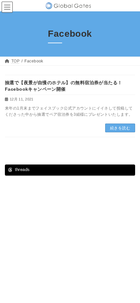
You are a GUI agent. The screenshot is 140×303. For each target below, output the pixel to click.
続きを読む (120, 128)
